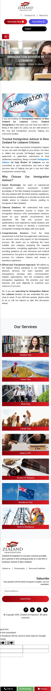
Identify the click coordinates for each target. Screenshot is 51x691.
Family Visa (25, 428)
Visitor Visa (25, 379)
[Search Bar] (21, 15)
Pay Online (37, 21)
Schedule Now (14, 21)
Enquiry (43, 689)
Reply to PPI (25, 453)
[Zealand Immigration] (25, 6)
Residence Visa (25, 502)
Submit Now (25, 599)
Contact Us (29, 15)
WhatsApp (26, 689)
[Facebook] (26, 609)
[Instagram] (39, 609)
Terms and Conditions (37, 568)
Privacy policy (19, 568)
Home (9, 64)
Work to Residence (25, 527)
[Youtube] (45, 609)
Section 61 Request (25, 478)
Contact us (6, 568)
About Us (43, 15)
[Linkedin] (32, 609)
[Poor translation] (10, 643)
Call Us (9, 689)
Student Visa (25, 355)
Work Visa (25, 404)
